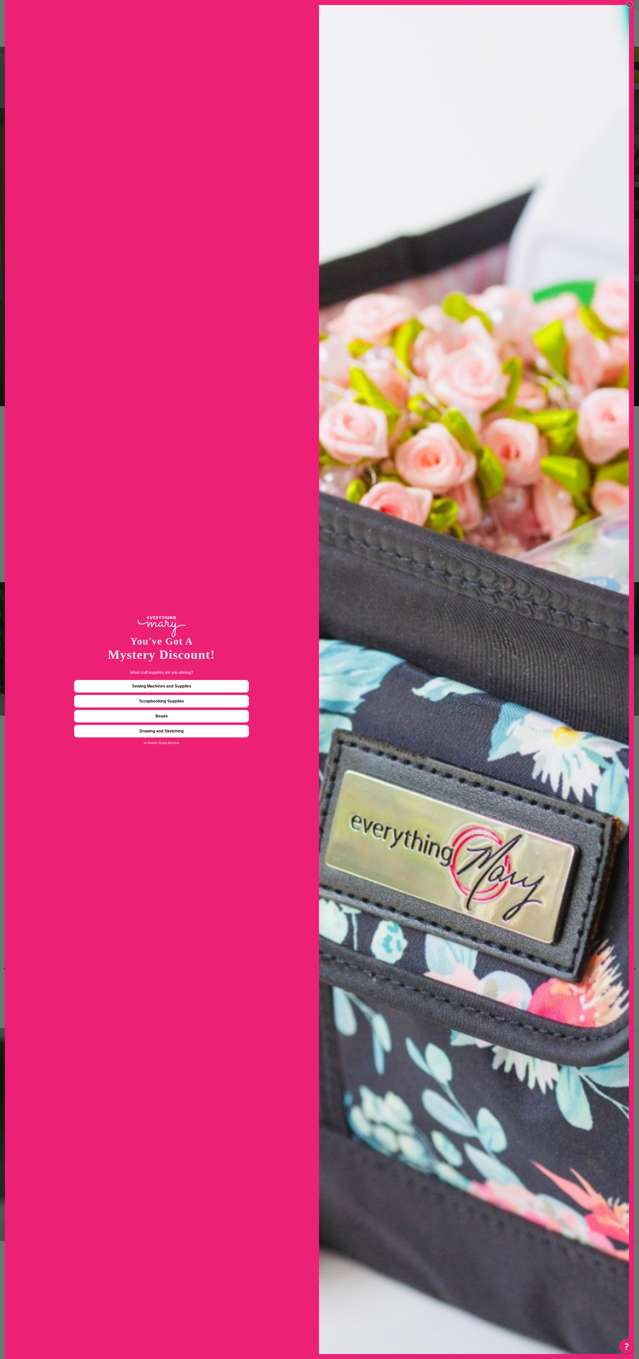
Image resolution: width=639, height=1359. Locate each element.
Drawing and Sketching (162, 731)
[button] (626, 1346)
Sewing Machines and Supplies (161, 686)
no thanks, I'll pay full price (161, 743)
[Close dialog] (629, 4)
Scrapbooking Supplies (161, 701)
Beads (162, 716)
